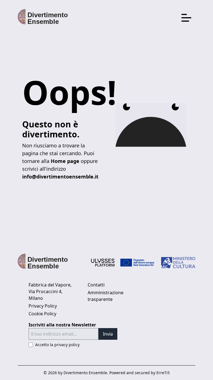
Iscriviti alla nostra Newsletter (62, 325)
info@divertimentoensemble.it (60, 176)
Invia (108, 334)
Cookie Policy (42, 314)
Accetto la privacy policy (57, 344)
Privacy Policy (43, 306)
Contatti (96, 285)
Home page (65, 161)
